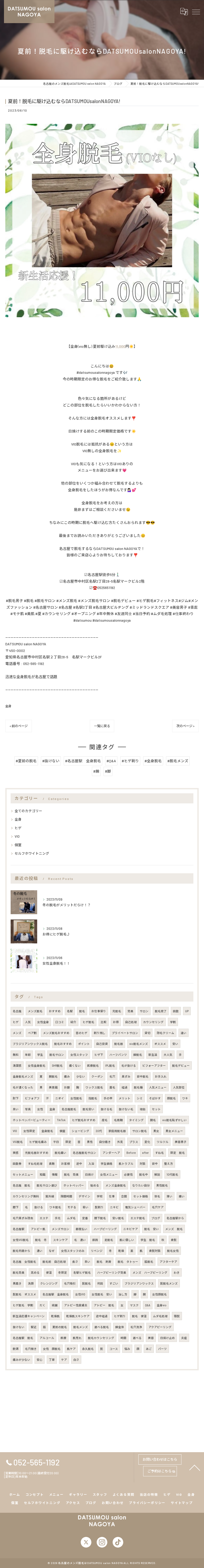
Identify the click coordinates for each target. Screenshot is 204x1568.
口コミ (59, 1022)
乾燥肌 (55, 1316)
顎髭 (177, 1316)
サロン (144, 1011)
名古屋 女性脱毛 (24, 1261)
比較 (104, 1022)
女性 (40, 1109)
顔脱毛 (171, 1098)
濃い (39, 1250)
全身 (8, 706)
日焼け (89, 1174)
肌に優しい (127, 1239)
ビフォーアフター (154, 1065)
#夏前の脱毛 (26, 760)
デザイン (84, 1196)
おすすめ (55, 1011)
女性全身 (43, 1022)
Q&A (147, 1305)
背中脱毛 (142, 1076)
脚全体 (119, 1327)
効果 (130, 1011)
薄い (169, 1196)
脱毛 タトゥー (128, 1261)
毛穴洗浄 (136, 1327)
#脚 (108, 771)
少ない (80, 1076)
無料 (16, 1054)
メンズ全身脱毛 (115, 1185)
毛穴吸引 (70, 1283)
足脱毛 (108, 1239)
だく (42, 1305)
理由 (143, 1109)
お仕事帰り (98, 1011)
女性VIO (80, 1294)
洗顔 (31, 1283)
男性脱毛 (162, 1185)
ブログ (155, 1218)
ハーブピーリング (105, 1229)
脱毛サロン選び (47, 1185)
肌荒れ (77, 1338)
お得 (116, 1022)
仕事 (112, 1196)
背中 (155, 1163)
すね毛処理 (35, 1163)
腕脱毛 (53, 1076)
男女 (156, 1131)
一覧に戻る (102, 726)
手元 (58, 1218)
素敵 (52, 1163)
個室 (18, 845)
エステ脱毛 (137, 1218)
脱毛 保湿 (139, 1316)
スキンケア (60, 1239)
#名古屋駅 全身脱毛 (83, 760)
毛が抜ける (128, 1065)
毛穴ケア (158, 1207)
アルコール (47, 1338)
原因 (95, 1239)
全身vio (162, 1305)
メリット (124, 1098)
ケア (64, 1359)
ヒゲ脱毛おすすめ (83, 1120)
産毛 (105, 1120)
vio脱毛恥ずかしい (174, 1120)
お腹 (67, 1087)
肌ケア (71, 1348)
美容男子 (180, 1141)
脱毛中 (143, 1174)
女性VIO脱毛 (21, 1239)
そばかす (155, 1098)
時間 (123, 1338)
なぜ (52, 1250)
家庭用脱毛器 (117, 1131)
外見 (120, 1141)
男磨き (17, 1283)
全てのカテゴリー (28, 811)
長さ (75, 1261)
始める (94, 1185)
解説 (157, 1174)
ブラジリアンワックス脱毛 (30, 1043)
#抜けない (51, 760)
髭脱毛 (86, 1283)
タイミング (136, 1120)
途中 (79, 1163)
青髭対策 (155, 1250)
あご (149, 1348)
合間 (124, 1196)
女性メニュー (109, 1174)
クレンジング (49, 1283)
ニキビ (114, 1207)
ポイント (84, 1043)
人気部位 (179, 1087)
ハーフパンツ (118, 1054)
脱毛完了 (161, 1011)
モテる (71, 1207)
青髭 (174, 1239)
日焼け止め (167, 1338)
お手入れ (161, 1076)
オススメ (160, 1043)
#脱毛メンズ (177, 760)
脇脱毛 (148, 1261)
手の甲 (108, 1098)
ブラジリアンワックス (139, 1283)
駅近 (34, 1327)
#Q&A (111, 760)
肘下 (16, 1098)
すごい (113, 1283)
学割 (173, 1022)
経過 (125, 1087)
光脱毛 (116, 1011)
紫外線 (49, 1196)
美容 (151, 1338)
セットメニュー (23, 1174)
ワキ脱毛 (55, 1207)
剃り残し (99, 1033)
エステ (44, 1218)
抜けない (18, 1327)
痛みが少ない (21, 1359)
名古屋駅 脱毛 (23, 1338)
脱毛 (82, 1011)
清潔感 (17, 1065)
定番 (85, 1218)
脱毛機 (138, 1087)
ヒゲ (18, 828)
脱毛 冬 (41, 1239)
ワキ (185, 1098)
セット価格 (140, 1196)
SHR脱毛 (57, 1065)
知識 (42, 1174)
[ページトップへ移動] (194, 1467)
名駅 (70, 1011)
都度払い (81, 1229)
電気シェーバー (135, 1207)
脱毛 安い (151, 1229)
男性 (90, 1141)
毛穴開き (31, 1348)
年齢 (28, 1054)
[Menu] (196, 11)
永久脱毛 (88, 1348)
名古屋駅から (175, 1218)
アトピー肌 (38, 1229)
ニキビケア (130, 1229)
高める (35, 1272)
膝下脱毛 (100, 1218)
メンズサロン (60, 1229)
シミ (140, 1098)
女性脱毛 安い (102, 1294)
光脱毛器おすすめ (36, 1152)
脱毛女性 (173, 1250)
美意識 (53, 1087)
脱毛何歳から (21, 1250)
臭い (16, 1109)
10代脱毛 (172, 1174)
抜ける (38, 1207)
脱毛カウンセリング (101, 1338)
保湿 (49, 1272)
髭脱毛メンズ (169, 1283)
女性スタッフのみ (72, 1250)
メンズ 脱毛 (174, 1229)
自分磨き (105, 1141)
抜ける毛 (106, 1109)
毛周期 (118, 1120)
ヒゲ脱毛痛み (38, 1141)
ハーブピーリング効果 (111, 1272)
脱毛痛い (60, 1152)
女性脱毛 (76, 1098)
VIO (17, 836)
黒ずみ (126, 1076)
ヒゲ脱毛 (88, 1022)
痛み (67, 1076)
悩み (127, 1348)
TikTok (61, 1120)
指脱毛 (92, 1098)
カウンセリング (153, 1022)
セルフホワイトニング (32, 853)
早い (87, 1261)
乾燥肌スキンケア (78, 1316)
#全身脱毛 (153, 760)
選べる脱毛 (101, 1327)
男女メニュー (174, 1131)
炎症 (184, 1338)
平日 (56, 1141)
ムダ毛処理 (160, 1316)
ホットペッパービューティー (31, 1120)
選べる (137, 1338)
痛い (182, 1196)
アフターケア (168, 1261)
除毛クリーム (165, 1033)
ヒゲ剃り (120, 1316)
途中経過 (102, 1316)
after (145, 1152)
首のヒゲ (81, 1033)
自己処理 (131, 1022)
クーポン (97, 1076)
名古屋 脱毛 (21, 1185)
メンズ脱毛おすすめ (56, 1033)
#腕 (96, 771)
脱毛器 (118, 1043)
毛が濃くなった (23, 1087)
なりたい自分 (141, 1185)
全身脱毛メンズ (23, 1076)
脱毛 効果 (71, 1174)
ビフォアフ (32, 1098)
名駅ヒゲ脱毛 (82, 1272)
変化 (147, 1141)
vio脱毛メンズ (138, 1043)
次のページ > (185, 726)
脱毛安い (88, 1109)
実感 (16, 1152)
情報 (55, 1174)
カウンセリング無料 (26, 1196)
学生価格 (106, 1163)
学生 (40, 1054)
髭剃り (99, 1207)
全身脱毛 (47, 1131)
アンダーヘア (111, 1152)
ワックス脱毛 (94, 1087)
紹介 (73, 1022)
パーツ (162, 1348)
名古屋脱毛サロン (84, 1152)
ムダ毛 (71, 1218)
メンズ (17, 1033)
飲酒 (16, 1348)
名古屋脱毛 (69, 1109)
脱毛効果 (18, 1272)
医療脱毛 (93, 1065)
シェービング (80, 1131)
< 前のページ (19, 726)
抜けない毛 (126, 1109)
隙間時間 (66, 1196)
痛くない (75, 1065)
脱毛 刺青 (104, 1261)
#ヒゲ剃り (130, 760)
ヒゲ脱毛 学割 (23, 1305)
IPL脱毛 (110, 1065)
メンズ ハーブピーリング (150, 1272)
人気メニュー (158, 1087)
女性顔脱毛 (159, 1294)
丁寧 (52, 1359)
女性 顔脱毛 (52, 1348)
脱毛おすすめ (63, 1043)
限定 (68, 1141)
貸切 (147, 1033)
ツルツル (162, 1141)
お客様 (65, 1163)
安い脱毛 (118, 1218)
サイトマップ (182, 1503)
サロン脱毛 (139, 1131)
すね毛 (159, 1152)
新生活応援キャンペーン (29, 1316)
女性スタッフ (79, 1054)
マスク (134, 1305)
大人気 (168, 1054)
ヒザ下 (98, 1054)
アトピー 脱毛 (104, 1305)
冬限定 (62, 1272)
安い (175, 1043)
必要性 (128, 1174)
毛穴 (112, 1076)
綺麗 (55, 1305)
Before (131, 1152)
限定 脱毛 (177, 1152)
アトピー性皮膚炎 (75, 1305)
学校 (100, 1196)
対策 (143, 1163)
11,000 (120, 346)
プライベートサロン (125, 1033)
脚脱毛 (137, 1054)
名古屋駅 (18, 1229)
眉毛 (112, 1087)
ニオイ (59, 1098)
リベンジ (97, 1250)
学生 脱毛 (148, 1239)
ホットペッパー (73, 1185)
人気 (28, 1022)
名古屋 (17, 1011)
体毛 (157, 1196)
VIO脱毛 (18, 1141)
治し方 (122, 1294)
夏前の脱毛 (59, 1327)
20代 (99, 1131)
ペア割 (32, 1033)
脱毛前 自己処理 (54, 1261)
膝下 (16, 1207)
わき (177, 1272)
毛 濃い (80, 1239)
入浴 (91, 1163)
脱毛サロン (56, 1054)
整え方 (168, 1163)
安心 (39, 1359)
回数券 (17, 1163)
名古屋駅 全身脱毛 (55, 1294)
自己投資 (102, 1043)
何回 (100, 1283)
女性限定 (29, 1131)
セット (156, 1109)
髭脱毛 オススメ (24, 1294)
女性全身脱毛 (36, 1065)
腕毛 (153, 1120)
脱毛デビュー (181, 1065)
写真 (28, 1109)
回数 (176, 1011)
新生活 (152, 1054)
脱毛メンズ (80, 1327)
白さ (76, 1359)
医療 (63, 1338)
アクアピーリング (160, 1327)
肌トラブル (126, 1163)
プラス (133, 1141)
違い (183, 1033)
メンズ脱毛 (35, 1011)
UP (187, 1011)
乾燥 (121, 1250)
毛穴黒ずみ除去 (23, 1218)
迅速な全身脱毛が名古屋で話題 (31, 676)
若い (85, 1207)
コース (113, 1348)
